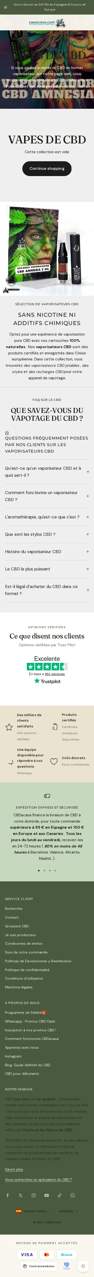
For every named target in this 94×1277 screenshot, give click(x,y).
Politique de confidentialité (27, 970)
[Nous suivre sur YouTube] (46, 1195)
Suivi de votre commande (26, 952)
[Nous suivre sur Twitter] (20, 1195)
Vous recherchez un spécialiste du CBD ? (38, 1179)
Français (66, 1211)
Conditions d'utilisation (24, 978)
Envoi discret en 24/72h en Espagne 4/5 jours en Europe (50, 7)
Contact (12, 917)
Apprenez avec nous (22, 1047)
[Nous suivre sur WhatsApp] (72, 1195)
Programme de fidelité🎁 (25, 1012)
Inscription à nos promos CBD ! (30, 1030)
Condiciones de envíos (23, 943)
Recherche (13, 908)
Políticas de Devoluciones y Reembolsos (38, 961)
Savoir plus (14, 1169)
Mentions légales (19, 987)
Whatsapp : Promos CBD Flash (30, 1021)
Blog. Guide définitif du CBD (27, 1065)
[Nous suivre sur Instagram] (33, 1195)
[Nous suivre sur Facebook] (7, 1195)
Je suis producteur (20, 935)
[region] (47, 827)
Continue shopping (47, 168)
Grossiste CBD (17, 926)
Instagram (13, 1056)
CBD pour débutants (22, 1073)
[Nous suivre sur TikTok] (59, 1195)
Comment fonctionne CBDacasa (32, 1038)
